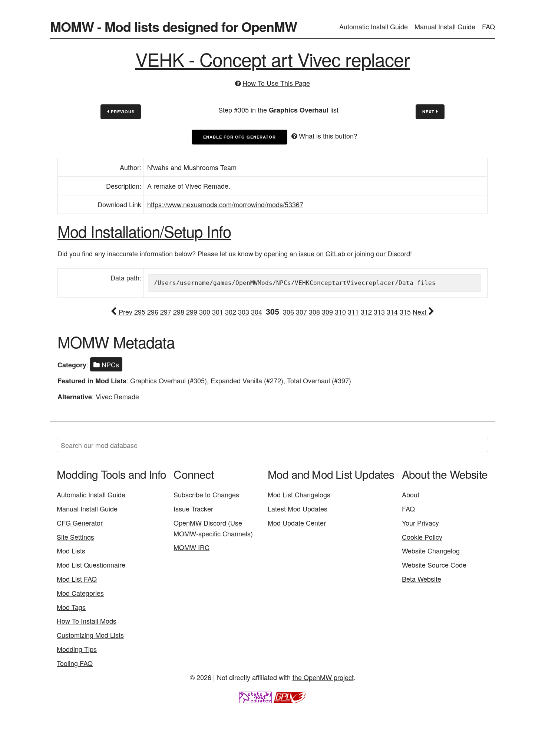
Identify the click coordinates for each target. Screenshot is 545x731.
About (410, 494)
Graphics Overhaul (298, 110)
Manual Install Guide (444, 26)
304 (256, 311)
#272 (273, 380)
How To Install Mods (86, 621)
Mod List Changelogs (299, 494)
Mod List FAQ (77, 579)
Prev (124, 311)
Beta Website (421, 579)
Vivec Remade (117, 396)
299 (191, 311)
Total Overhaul (308, 380)
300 (204, 311)
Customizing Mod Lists (90, 635)
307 (301, 311)
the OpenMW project (323, 677)
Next (429, 111)
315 (405, 311)
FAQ (488, 26)
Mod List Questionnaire (91, 564)
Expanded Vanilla (236, 380)
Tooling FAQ (75, 663)
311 (353, 311)
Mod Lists (110, 381)
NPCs (109, 364)
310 (340, 311)
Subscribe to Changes (206, 494)
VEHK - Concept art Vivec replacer (272, 59)
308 (314, 311)
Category (71, 365)
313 (379, 311)
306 (288, 311)
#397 (341, 380)
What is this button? (328, 135)
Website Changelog (431, 550)
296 (152, 311)
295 (139, 311)
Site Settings (75, 537)
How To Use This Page (276, 83)
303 (243, 311)
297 (165, 311)
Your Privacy (420, 522)
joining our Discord (382, 253)
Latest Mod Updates (297, 508)
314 (392, 311)
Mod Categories (80, 593)
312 (366, 311)
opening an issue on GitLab (304, 253)
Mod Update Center (297, 522)
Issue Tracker (193, 508)
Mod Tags (71, 607)
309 (327, 311)
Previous (122, 111)
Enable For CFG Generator (239, 137)
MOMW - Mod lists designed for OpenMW (173, 26)
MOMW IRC (191, 547)
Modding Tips (77, 649)
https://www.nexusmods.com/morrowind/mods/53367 (225, 204)
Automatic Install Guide (373, 26)
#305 (197, 380)
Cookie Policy (422, 537)
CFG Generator (80, 522)
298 (178, 311)
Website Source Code (434, 564)
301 (217, 311)
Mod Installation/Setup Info (144, 231)
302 (230, 311)
